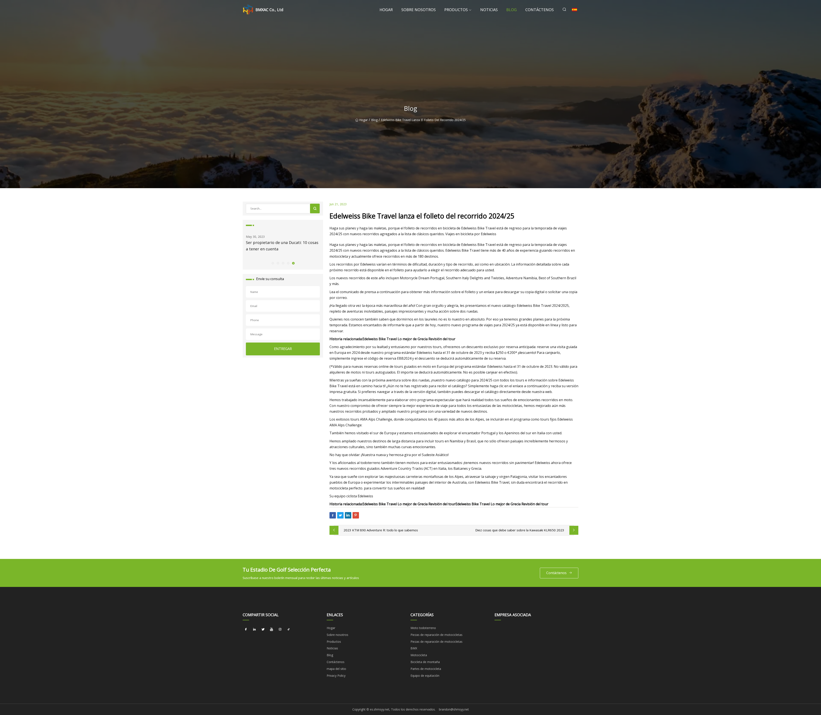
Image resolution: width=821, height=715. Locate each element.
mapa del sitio (336, 669)
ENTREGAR (283, 348)
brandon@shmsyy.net (454, 709)
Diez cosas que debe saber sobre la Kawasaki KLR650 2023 (519, 530)
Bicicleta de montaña (425, 662)
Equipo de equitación (424, 676)
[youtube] (271, 629)
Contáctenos (539, 9)
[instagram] (280, 629)
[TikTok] (288, 629)
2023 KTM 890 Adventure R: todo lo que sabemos (381, 530)
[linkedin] (254, 629)
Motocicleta (418, 655)
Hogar (386, 9)
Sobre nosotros (418, 9)
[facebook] (246, 629)
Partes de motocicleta (425, 669)
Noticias (489, 9)
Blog (511, 9)
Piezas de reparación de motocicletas (436, 635)
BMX (413, 648)
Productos (456, 9)
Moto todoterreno (423, 628)
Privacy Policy (336, 676)
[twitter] (263, 629)
